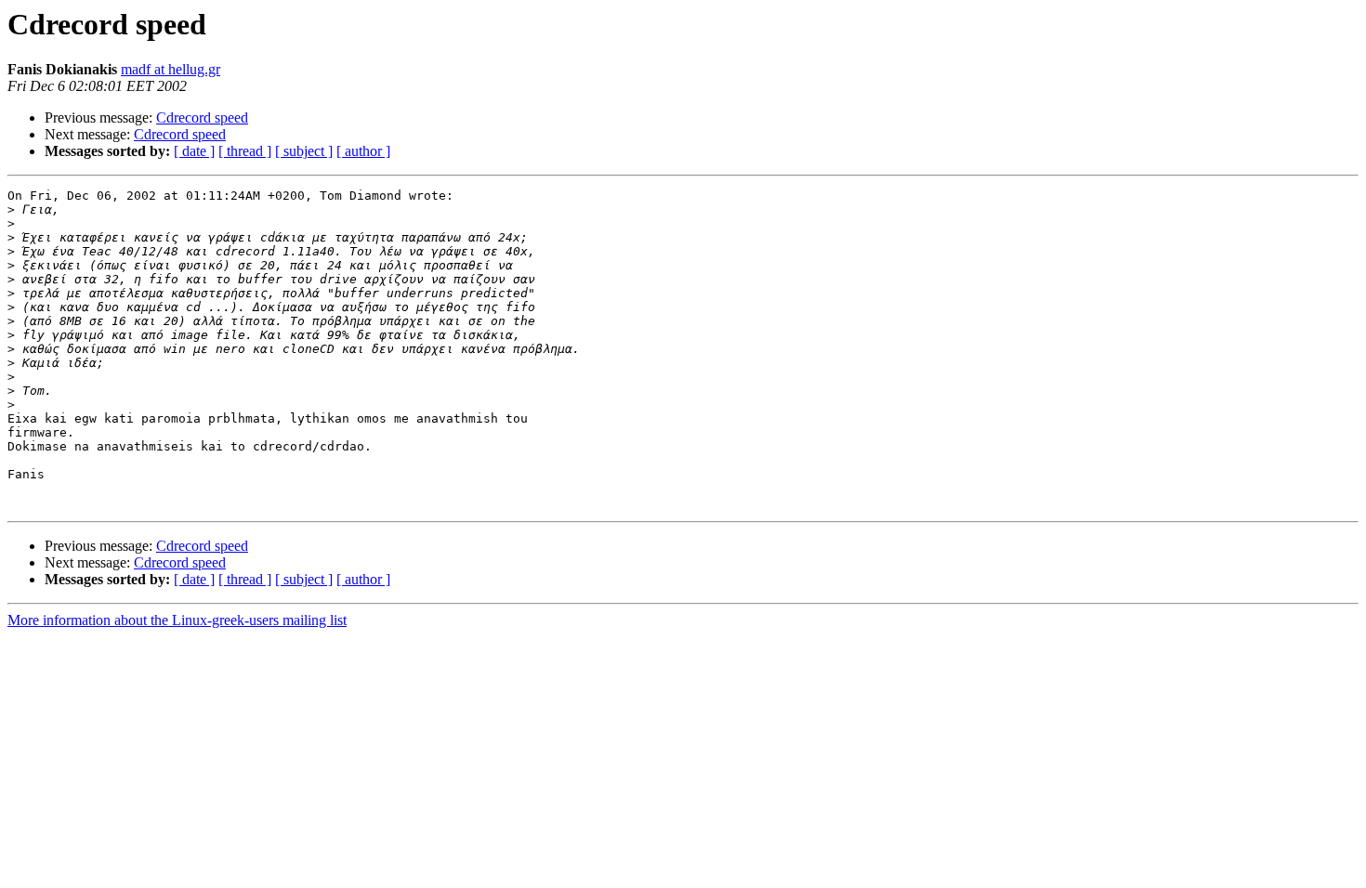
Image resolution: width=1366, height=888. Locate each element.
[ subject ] (304, 151)
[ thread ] (244, 151)
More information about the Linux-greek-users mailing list (177, 620)
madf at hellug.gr (170, 69)
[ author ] (363, 151)
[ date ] (194, 151)
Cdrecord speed (202, 117)
